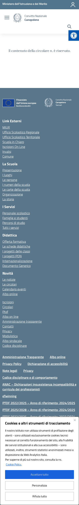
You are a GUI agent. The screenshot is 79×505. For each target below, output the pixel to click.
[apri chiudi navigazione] (6, 18)
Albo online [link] (10, 294)
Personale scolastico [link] (16, 213)
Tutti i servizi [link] (10, 227)
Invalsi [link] (6, 151)
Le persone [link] (9, 179)
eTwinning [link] (9, 396)
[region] (39, 461)
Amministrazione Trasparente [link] (23, 356)
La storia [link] (8, 199)
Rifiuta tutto (39, 496)
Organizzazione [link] (12, 194)
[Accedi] (73, 4)
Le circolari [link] (9, 284)
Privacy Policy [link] (11, 363)
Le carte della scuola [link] (16, 189)
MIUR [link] (6, 127)
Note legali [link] (9, 370)
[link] (73, 35)
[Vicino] (74, 420)
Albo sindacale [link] (12, 340)
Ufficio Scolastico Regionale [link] (20, 132)
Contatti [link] (8, 326)
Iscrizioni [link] (8, 302)
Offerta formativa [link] (14, 241)
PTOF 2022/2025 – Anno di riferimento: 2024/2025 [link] (38, 402)
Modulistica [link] (10, 336)
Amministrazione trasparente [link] (22, 321)
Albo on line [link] (10, 316)
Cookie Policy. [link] (14, 464)
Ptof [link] (5, 311)
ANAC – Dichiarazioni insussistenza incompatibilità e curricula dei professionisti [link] (39, 387)
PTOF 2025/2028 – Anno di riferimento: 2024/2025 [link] (38, 409)
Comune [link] (8, 156)
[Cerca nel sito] (69, 27)
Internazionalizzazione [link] (17, 260)
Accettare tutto (39, 474)
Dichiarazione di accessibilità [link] (48, 363)
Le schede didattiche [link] (16, 246)
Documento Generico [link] (16, 265)
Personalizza (39, 485)
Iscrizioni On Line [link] (13, 146)
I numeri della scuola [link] (16, 184)
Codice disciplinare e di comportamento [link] (29, 377)
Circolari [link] (7, 306)
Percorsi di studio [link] (13, 222)
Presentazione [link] (12, 170)
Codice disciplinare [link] (14, 345)
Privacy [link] (7, 331)
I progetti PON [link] (12, 256)
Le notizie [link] (8, 279)
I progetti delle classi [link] (16, 251)
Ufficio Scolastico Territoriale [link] (21, 137)
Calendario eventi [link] (14, 289)
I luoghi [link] (7, 175)
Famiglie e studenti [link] (15, 217)
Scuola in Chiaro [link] (13, 141)
